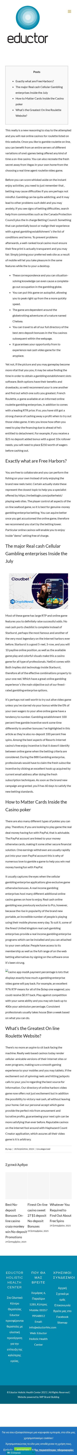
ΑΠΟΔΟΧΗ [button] (23, 1449)
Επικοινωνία (62, 1311)
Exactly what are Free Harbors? (35, 81)
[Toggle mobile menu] (70, 11)
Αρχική (62, 1294)
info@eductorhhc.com (42, 1333)
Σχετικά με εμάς (62, 1303)
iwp (10, 1149)
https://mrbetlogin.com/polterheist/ (40, 495)
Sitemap (62, 1329)
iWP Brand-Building (49, 1403)
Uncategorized (43, 1149)
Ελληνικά (15, 1452)
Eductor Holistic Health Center (38, 1345)
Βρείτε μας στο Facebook (62, 1320)
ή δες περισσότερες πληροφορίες (53, 1449)
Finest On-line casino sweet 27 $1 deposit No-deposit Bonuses (23, 1215)
